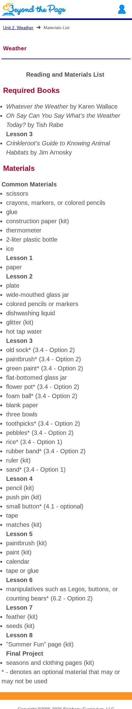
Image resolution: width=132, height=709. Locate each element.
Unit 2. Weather (18, 27)
